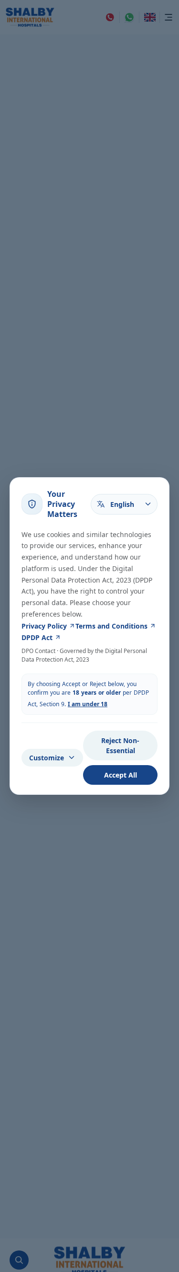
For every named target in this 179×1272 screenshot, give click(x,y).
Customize (46, 757)
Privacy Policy (44, 625)
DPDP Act (37, 637)
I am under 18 (87, 704)
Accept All (120, 774)
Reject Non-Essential (120, 745)
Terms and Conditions (111, 625)
